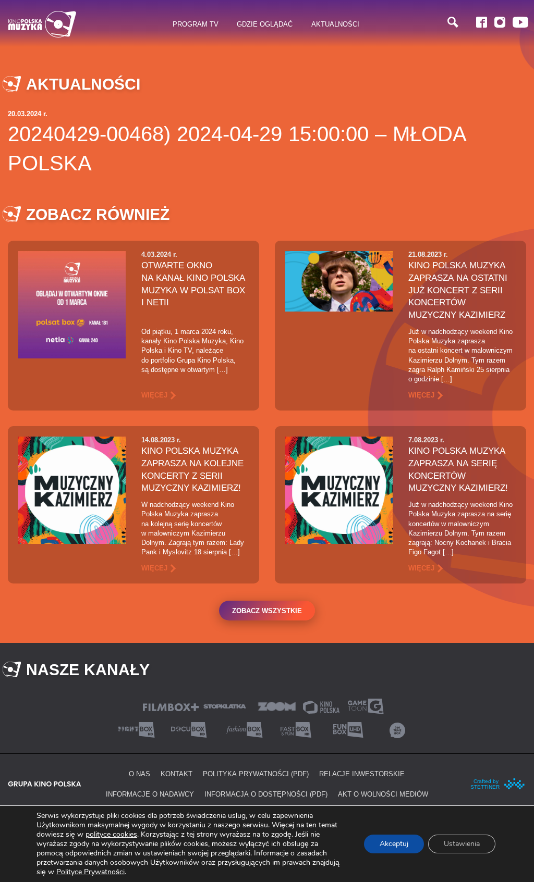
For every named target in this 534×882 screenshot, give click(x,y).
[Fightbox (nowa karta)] (137, 729)
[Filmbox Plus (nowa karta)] (171, 706)
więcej (154, 395)
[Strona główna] (42, 24)
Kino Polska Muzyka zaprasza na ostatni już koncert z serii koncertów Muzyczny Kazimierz (457, 290)
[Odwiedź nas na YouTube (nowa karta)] (520, 22)
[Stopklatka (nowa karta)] (225, 706)
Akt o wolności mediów (383, 794)
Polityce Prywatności (90, 872)
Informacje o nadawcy (150, 794)
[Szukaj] (452, 22)
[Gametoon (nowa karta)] (365, 706)
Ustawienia (462, 844)
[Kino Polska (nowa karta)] (321, 706)
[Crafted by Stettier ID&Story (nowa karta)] (498, 783)
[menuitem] (196, 24)
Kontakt (176, 773)
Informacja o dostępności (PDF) (265, 794)
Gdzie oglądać (265, 24)
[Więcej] (72, 304)
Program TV (196, 24)
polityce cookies (111, 834)
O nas (139, 773)
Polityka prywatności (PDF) (256, 773)
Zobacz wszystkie (267, 610)
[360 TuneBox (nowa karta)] (397, 729)
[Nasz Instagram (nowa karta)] (499, 22)
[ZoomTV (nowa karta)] (277, 706)
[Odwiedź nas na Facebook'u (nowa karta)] (481, 22)
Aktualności (335, 24)
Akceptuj (394, 844)
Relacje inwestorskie (362, 773)
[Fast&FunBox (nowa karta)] (293, 729)
